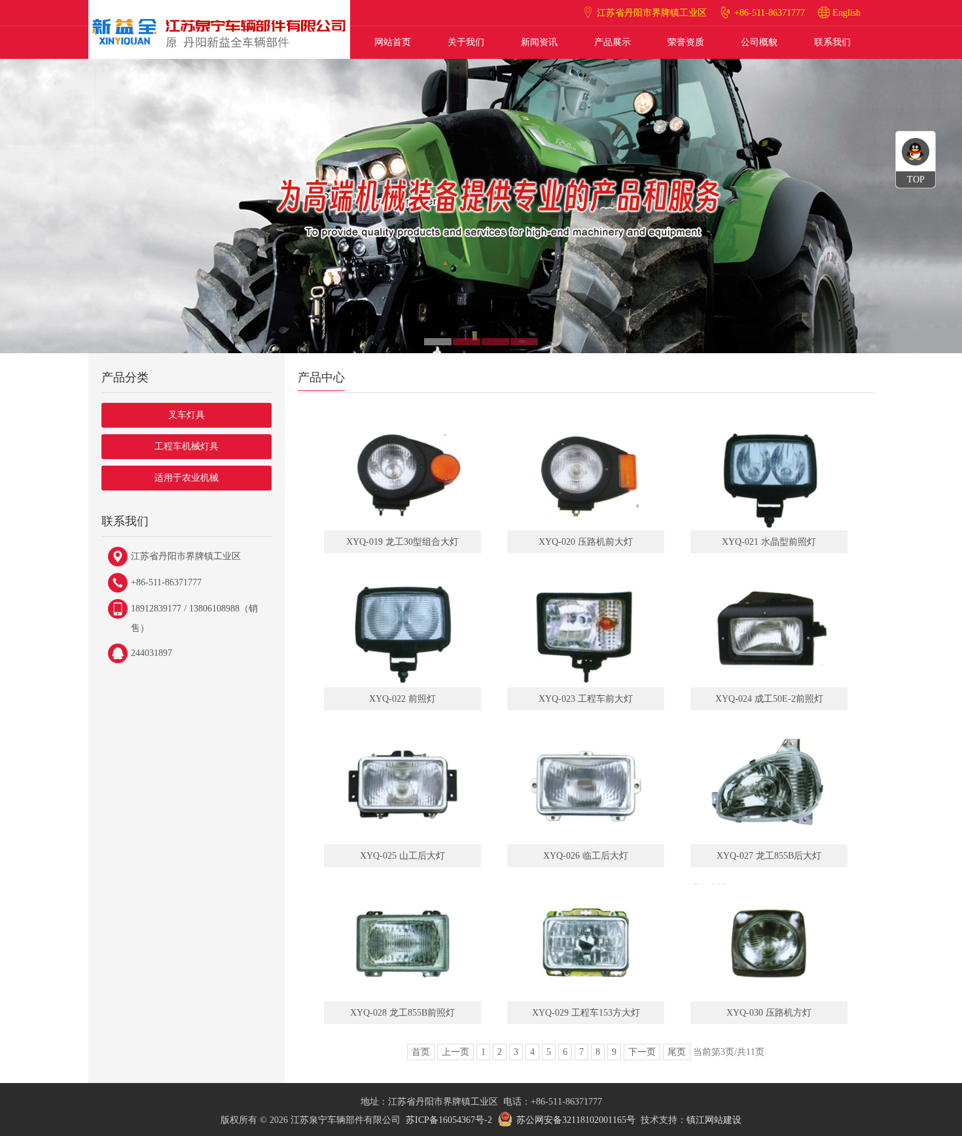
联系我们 (832, 42)
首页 (421, 1052)
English (846, 13)
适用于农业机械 (186, 478)
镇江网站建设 (713, 1120)
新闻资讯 (539, 42)
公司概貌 (759, 42)
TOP (916, 179)
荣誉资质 (686, 42)
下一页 (642, 1052)
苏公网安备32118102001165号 (575, 1120)
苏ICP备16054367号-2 (449, 1120)
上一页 (455, 1052)
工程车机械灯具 (186, 446)
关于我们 (466, 42)
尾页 (677, 1052)
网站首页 (392, 42)
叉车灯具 (186, 415)
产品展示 (612, 42)
